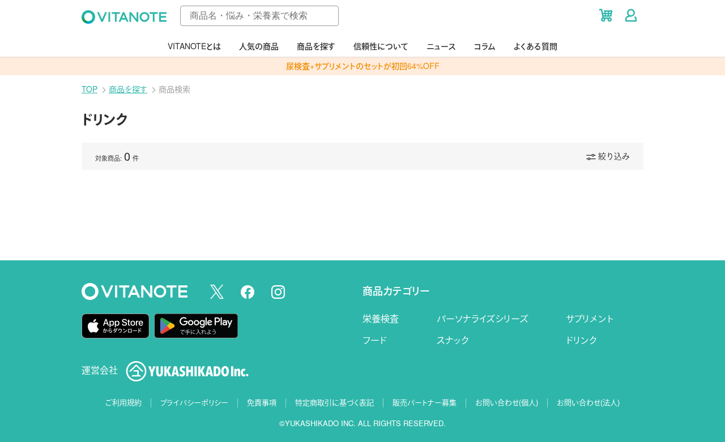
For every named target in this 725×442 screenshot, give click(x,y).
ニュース (441, 46)
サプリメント (589, 318)
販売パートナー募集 (425, 402)
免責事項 (261, 402)
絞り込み (614, 155)
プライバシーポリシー (194, 402)
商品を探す (316, 46)
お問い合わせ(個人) (506, 402)
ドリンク (581, 339)
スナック (453, 339)
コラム (485, 46)
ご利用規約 (123, 402)
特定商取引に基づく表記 (334, 402)
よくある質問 (535, 46)
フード (374, 339)
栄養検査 (380, 318)
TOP (89, 89)
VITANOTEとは (194, 46)
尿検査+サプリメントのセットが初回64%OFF (363, 65)
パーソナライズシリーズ (482, 318)
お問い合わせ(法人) (588, 402)
